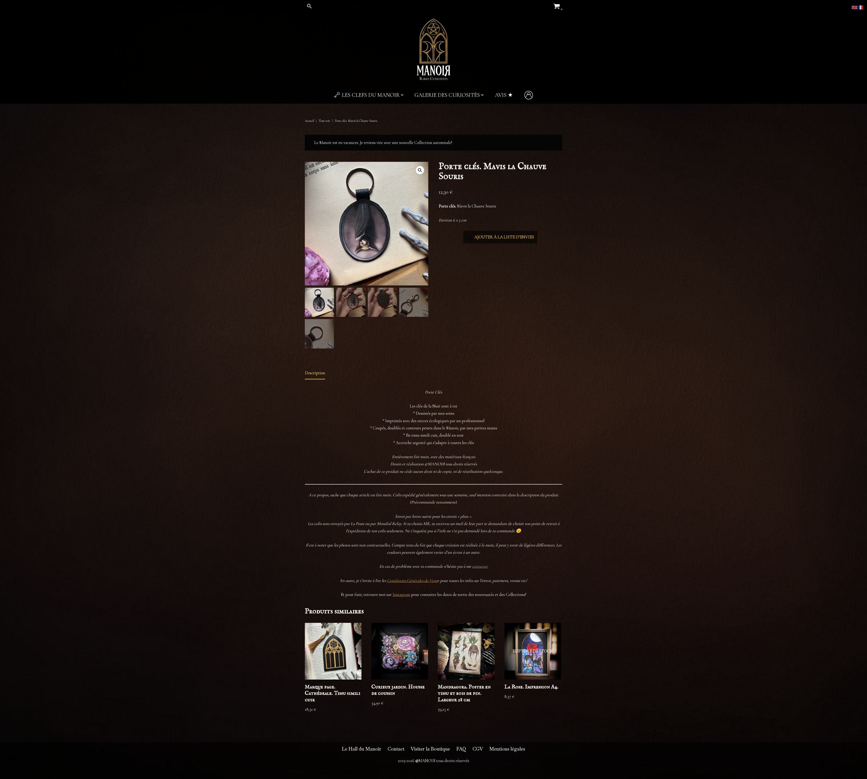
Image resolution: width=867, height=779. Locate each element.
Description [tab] (315, 372)
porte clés (477, 271)
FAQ (461, 749)
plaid (464, 271)
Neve (309, 772)
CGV (478, 749)
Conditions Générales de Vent (412, 580)
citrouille (490, 263)
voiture (504, 271)
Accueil (309, 121)
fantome (535, 263)
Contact (396, 749)
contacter (480, 566)
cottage (504, 263)
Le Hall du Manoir (361, 749)
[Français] (861, 6)
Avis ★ (504, 95)
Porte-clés (463, 251)
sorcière (491, 271)
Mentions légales (507, 749)
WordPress (347, 772)
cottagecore (519, 263)
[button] (402, 95)
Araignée (462, 263)
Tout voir (324, 121)
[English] (855, 6)
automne (476, 263)
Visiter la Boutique (430, 749)
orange (454, 271)
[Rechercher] (309, 6)
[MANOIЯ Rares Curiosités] (433, 49)
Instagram (401, 594)
